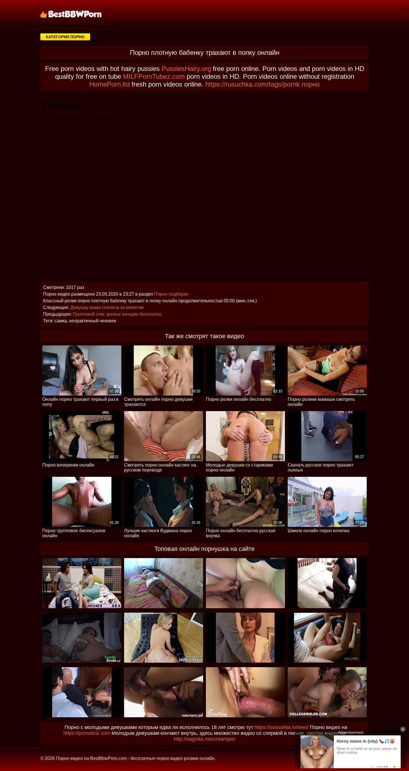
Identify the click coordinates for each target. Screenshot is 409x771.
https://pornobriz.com (86, 733)
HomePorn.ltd (109, 84)
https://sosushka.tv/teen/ (282, 727)
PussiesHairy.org (186, 68)
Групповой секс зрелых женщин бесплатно (117, 314)
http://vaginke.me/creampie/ (204, 739)
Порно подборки (171, 294)
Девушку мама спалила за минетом (107, 307)
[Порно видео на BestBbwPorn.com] (77, 14)
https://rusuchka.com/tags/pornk (252, 84)
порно (311, 84)
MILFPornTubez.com (154, 76)
